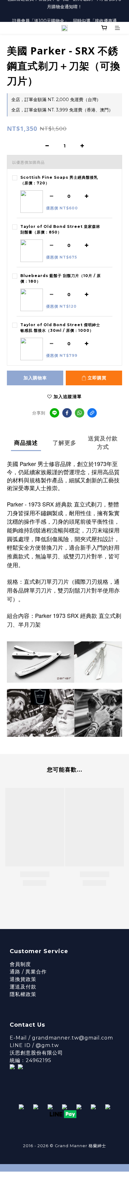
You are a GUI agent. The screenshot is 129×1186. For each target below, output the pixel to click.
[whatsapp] (79, 413)
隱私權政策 (23, 994)
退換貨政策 (23, 979)
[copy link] (92, 413)
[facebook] (67, 413)
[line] (54, 413)
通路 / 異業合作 (28, 972)
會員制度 (20, 964)
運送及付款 (23, 987)
